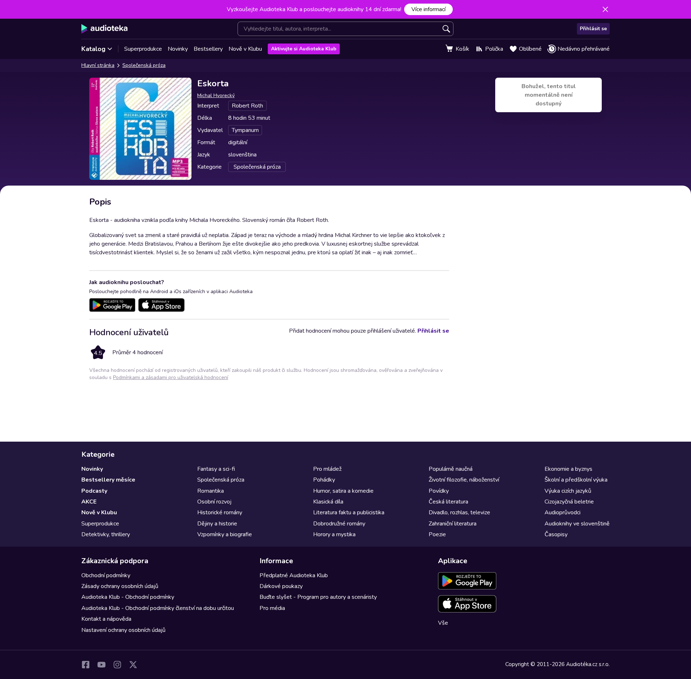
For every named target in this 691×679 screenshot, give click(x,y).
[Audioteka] (104, 28)
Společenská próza (144, 65)
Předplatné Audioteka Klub (293, 575)
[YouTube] (101, 664)
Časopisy (556, 534)
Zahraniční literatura (453, 524)
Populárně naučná (451, 469)
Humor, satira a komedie (343, 491)
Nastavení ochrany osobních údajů (123, 630)
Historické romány (219, 512)
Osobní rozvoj (214, 502)
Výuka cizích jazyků (568, 491)
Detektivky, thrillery (105, 534)
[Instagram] (117, 664)
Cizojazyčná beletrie (569, 502)
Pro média (272, 608)
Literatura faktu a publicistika (348, 512)
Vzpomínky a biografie (224, 534)
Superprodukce (143, 49)
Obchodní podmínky (105, 575)
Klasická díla (328, 502)
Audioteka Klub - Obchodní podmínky (127, 597)
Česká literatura (448, 502)
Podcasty (94, 491)
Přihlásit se (593, 28)
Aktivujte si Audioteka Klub (304, 48)
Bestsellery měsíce (108, 480)
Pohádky (324, 480)
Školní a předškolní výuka (576, 480)
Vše (443, 623)
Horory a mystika (334, 534)
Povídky (439, 491)
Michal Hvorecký (216, 95)
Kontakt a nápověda (106, 619)
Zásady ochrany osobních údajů (119, 586)
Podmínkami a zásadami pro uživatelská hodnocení (170, 377)
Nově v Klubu (245, 49)
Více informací (428, 9)
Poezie (437, 534)
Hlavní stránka (97, 65)
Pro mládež (327, 469)
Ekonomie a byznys (568, 469)
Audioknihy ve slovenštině (577, 524)
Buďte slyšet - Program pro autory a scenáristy (318, 597)
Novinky (178, 49)
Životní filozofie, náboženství (464, 480)
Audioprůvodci (563, 512)
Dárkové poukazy (281, 586)
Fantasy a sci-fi (216, 469)
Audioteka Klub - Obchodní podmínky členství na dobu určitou (157, 608)
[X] (133, 664)
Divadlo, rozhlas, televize (459, 512)
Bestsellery (208, 49)
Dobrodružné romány (339, 524)
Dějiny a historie (217, 524)
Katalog (93, 49)
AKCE (88, 502)
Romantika (210, 491)
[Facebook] (85, 664)
